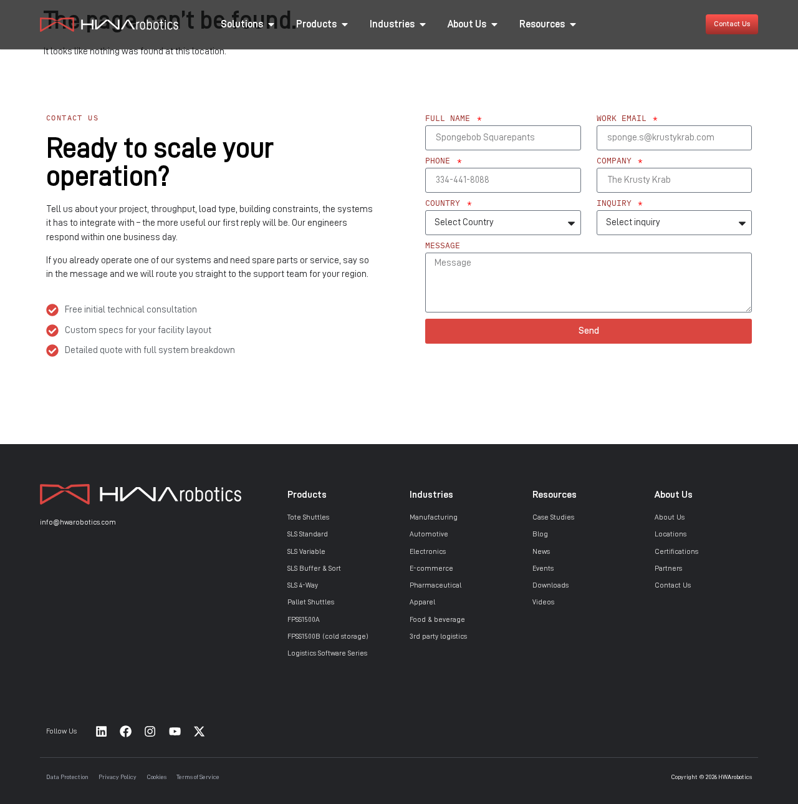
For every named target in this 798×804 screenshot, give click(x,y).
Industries (431, 495)
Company (617, 161)
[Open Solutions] (271, 24)
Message (442, 246)
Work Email (624, 119)
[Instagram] (150, 731)
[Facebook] (125, 731)
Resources (554, 495)
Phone (440, 161)
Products (307, 495)
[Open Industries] (423, 24)
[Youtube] (174, 731)
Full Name (450, 119)
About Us (674, 495)
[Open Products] (345, 24)
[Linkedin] (101, 731)
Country (445, 203)
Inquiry (617, 203)
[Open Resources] (573, 24)
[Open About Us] (494, 24)
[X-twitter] (199, 731)
